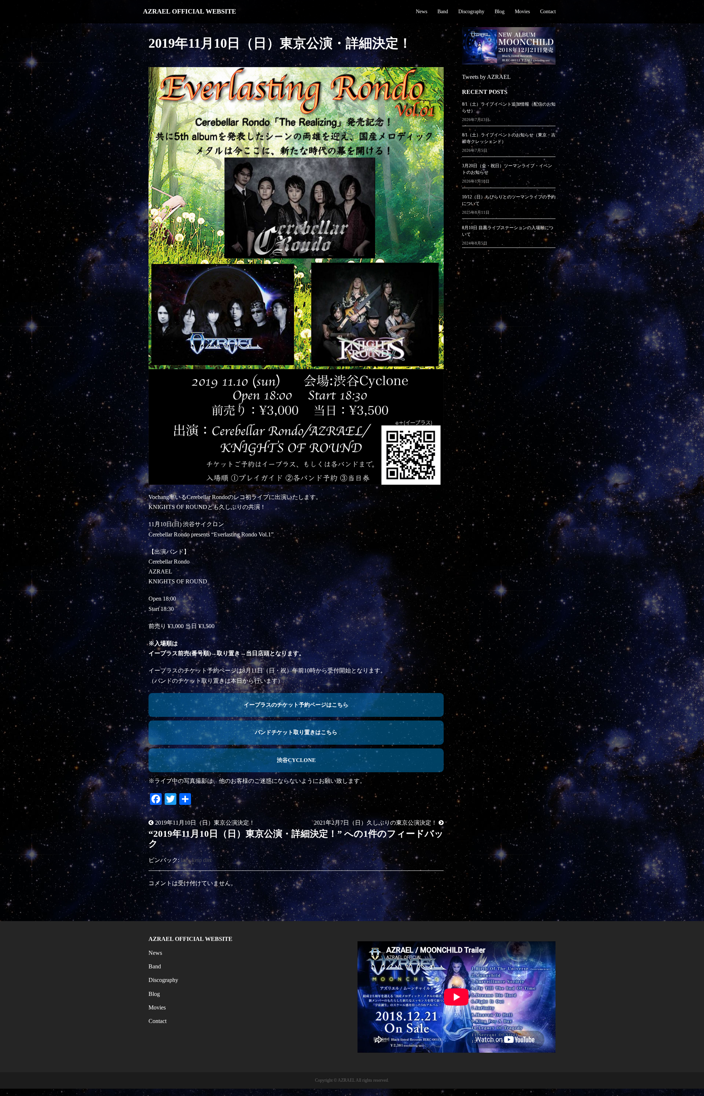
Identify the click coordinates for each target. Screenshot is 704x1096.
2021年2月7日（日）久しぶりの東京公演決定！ (376, 823)
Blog (500, 11)
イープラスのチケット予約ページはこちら (296, 705)
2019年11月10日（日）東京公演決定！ (204, 823)
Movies (522, 11)
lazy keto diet (196, 860)
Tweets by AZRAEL (486, 77)
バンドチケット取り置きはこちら (296, 732)
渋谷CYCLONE (296, 760)
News (421, 11)
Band (442, 11)
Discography (471, 11)
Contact (548, 11)
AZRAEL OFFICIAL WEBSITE (189, 11)
